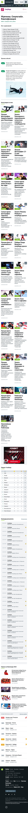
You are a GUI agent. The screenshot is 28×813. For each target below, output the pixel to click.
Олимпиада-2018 (9, 2)
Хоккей (21, 2)
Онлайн (11, 769)
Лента (19, 5)
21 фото (17, 178)
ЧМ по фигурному (9, 787)
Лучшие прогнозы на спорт (7, 714)
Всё (16, 5)
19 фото (3, 178)
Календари (21, 769)
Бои (14, 781)
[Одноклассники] (15, 794)
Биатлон (16, 785)
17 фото (17, 146)
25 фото (3, 111)
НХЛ (22, 777)
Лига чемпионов (17, 773)
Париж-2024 (17, 787)
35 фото (3, 359)
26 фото (3, 208)
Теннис (7, 781)
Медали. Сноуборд (6, 467)
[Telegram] (12, 794)
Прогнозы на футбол (23, 714)
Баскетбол (12, 785)
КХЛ (19, 777)
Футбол (16, 2)
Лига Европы (8, 775)
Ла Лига (15, 775)
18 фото (17, 208)
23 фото (17, 111)
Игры (22, 787)
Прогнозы (7, 771)
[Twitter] (9, 794)
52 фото (3, 421)
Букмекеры (8, 783)
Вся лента (12, 771)
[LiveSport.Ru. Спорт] (2, 770)
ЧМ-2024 (7, 779)
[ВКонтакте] (6, 794)
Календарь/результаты (7, 519)
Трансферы (16, 769)
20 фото (3, 267)
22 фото (3, 327)
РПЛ (6, 773)
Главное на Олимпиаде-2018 (8, 667)
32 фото (17, 392)
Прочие (7, 785)
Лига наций (10, 773)
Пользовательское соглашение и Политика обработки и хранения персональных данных (16, 802)
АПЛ (12, 775)
